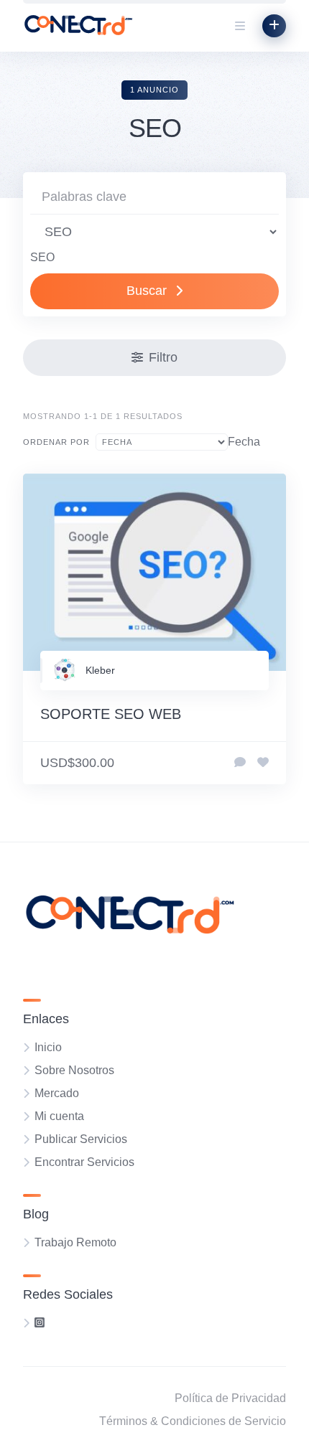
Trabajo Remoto (75, 1242)
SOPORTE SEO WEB (110, 714)
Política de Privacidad (230, 1398)
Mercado (56, 1093)
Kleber (100, 670)
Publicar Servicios (80, 1139)
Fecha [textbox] (244, 442)
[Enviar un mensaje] (240, 762)
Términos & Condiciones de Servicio (192, 1421)
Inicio (48, 1047)
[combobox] (42, 257)
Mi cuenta (59, 1116)
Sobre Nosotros (74, 1070)
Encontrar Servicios (84, 1162)
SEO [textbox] (42, 257)
